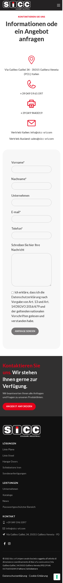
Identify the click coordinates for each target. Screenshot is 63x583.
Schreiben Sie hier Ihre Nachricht (25, 247)
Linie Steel (8, 455)
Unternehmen (20, 195)
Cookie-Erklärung (38, 575)
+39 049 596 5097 (16, 522)
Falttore (21, 568)
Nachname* (18, 179)
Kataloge (8, 494)
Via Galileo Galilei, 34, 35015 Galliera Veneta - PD (32, 534)
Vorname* (17, 162)
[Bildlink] (22, 430)
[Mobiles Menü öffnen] (58, 5)
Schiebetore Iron (12, 467)
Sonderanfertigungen (14, 473)
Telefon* (17, 228)
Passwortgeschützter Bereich (19, 506)
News (6, 500)
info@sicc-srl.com (15, 528)
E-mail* (16, 212)
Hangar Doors (10, 461)
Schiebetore (32, 568)
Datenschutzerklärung (26, 297)
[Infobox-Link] (31, 65)
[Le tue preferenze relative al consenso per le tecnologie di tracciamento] (57, 577)
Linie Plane (8, 449)
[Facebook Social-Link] (5, 543)
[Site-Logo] (17, 5)
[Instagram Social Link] (9, 543)
